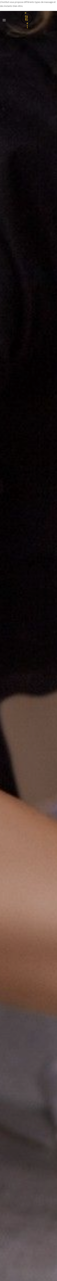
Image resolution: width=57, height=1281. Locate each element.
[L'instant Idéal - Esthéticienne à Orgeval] (28, 20)
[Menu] (4, 20)
